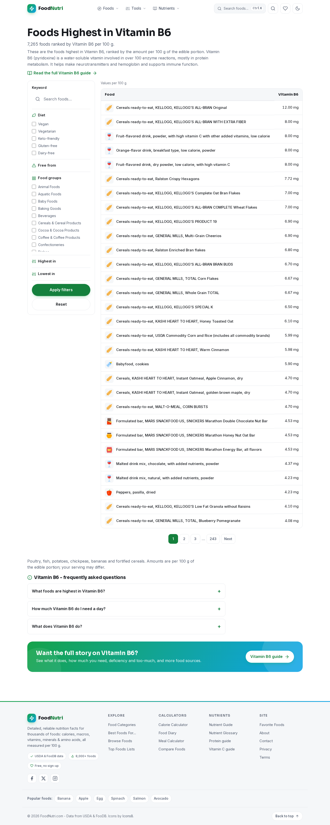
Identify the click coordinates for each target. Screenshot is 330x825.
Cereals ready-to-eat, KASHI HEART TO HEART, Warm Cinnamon (172, 350)
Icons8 (127, 816)
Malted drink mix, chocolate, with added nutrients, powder (167, 464)
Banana (64, 798)
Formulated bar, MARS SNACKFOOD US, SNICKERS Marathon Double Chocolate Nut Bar (192, 421)
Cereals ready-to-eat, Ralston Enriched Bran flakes (160, 250)
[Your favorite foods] (285, 8)
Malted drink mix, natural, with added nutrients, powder (165, 478)
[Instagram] (55, 778)
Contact (266, 741)
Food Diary (167, 733)
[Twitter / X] (43, 778)
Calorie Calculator (173, 725)
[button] (240, 8)
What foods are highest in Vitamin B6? (68, 591)
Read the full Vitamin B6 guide (62, 73)
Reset (61, 304)
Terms (264, 757)
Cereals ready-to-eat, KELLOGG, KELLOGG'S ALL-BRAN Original (171, 108)
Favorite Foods (271, 725)
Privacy (265, 749)
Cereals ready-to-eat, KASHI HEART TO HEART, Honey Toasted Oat (174, 321)
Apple (83, 798)
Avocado (161, 798)
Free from (47, 165)
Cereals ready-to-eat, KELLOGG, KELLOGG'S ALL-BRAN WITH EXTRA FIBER (181, 122)
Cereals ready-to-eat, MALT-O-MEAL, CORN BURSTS (162, 407)
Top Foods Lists (121, 749)
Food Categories (122, 725)
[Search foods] (273, 8)
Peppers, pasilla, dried (136, 492)
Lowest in (46, 274)
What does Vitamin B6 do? (57, 626)
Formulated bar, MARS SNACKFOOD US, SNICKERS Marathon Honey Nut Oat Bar (185, 435)
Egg (100, 798)
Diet (41, 115)
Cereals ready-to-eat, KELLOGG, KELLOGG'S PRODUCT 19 (166, 221)
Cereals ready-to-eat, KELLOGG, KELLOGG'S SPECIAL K (164, 307)
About (264, 733)
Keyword (39, 88)
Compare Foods (171, 749)
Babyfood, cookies (132, 364)
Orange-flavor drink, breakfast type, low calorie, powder (165, 150)
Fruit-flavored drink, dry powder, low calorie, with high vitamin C (173, 164)
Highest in (47, 261)
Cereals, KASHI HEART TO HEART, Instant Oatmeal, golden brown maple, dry (183, 392)
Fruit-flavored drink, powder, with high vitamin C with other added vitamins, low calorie (193, 136)
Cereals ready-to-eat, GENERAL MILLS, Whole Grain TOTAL (167, 293)
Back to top (284, 816)
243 (213, 539)
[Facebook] (31, 778)
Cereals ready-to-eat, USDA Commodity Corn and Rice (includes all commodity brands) (193, 335)
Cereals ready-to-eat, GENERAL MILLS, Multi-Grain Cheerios (168, 236)
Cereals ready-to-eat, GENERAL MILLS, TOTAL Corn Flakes (167, 278)
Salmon (139, 798)
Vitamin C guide (222, 749)
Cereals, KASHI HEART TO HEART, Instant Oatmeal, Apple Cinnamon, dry (179, 378)
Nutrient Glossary (223, 733)
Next (228, 539)
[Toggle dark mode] (298, 8)
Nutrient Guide (221, 725)
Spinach (118, 798)
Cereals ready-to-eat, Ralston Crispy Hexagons (157, 179)
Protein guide (220, 741)
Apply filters (61, 289)
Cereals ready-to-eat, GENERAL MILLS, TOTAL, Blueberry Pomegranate (178, 521)
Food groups (49, 178)
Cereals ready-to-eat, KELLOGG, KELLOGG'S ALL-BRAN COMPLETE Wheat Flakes (186, 207)
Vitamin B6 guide (266, 656)
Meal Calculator (171, 741)
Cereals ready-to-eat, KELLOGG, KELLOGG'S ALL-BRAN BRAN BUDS (174, 264)
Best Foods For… (122, 733)
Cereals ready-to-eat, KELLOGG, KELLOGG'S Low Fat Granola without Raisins (183, 506)
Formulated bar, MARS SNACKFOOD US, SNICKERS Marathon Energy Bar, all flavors (189, 449)
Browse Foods (120, 741)
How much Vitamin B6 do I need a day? (69, 608)
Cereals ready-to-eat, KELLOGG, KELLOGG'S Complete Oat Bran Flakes (178, 193)
